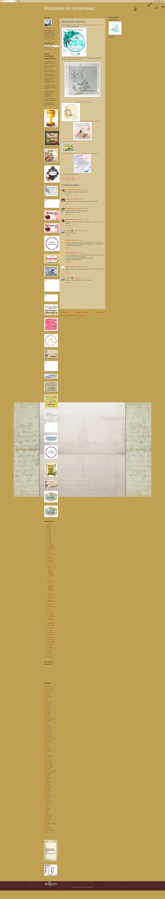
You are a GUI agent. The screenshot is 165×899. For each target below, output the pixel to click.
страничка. (47, 804)
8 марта (46, 692)
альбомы (46, 697)
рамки (45, 784)
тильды (46, 808)
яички (45, 832)
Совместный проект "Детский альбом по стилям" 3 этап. (50, 589)
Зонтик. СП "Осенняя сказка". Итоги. (51, 615)
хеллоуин (46, 819)
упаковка (46, 817)
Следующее (64, 312)
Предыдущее (100, 312)
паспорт (46, 775)
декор (45, 714)
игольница (47, 727)
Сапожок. (49, 552)
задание (46, 725)
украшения (47, 814)
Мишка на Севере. (49, 557)
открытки (74, 179)
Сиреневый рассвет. (50, 597)
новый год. (47, 767)
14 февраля (47, 690)
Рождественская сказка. (51, 567)
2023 (47, 524)
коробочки (47, 740)
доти (45, 723)
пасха (45, 777)
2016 (47, 541)
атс (45, 699)
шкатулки (46, 828)
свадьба (46, 790)
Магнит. (49, 579)
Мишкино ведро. (51, 606)
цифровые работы (49, 823)
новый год (68, 179)
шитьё (45, 825)
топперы (46, 810)
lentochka (68, 230)
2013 (47, 649)
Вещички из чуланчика (69, 7)
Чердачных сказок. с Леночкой (92, 121)
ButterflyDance (69, 189)
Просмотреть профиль (50, 38)
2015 (47, 543)
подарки (46, 782)
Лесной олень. (51, 554)
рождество (47, 786)
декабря (49, 545)
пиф (45, 780)
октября (49, 623)
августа (49, 627)
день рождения (48, 718)
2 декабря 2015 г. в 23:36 (79, 230)
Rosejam (68, 240)
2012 (47, 652)
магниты (46, 751)
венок (45, 705)
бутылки (46, 703)
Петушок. (49, 608)
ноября (49, 547)
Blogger (91, 887)
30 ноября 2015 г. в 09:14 (81, 219)
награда (46, 762)
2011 (47, 654)
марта (49, 639)
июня (48, 632)
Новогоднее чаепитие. (50, 561)
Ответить (68, 194)
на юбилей (47, 760)
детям (45, 721)
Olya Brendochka (70, 219)
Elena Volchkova (70, 208)
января (49, 644)
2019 (47, 533)
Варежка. (49, 604)
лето (45, 747)
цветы (45, 821)
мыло (45, 758)
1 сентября (47, 688)
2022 (47, 526)
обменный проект (48, 771)
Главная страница (82, 312)
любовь (46, 749)
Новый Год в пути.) (50, 619)
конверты (46, 734)
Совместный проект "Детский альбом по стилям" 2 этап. (50, 574)
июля (48, 630)
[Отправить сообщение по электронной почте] (78, 177)
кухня (45, 745)
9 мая (45, 694)
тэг (45, 812)
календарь (47, 732)
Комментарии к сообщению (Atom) (78, 315)
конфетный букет (48, 738)
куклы (45, 742)
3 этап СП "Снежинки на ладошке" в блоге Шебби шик (76, 153)
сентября (49, 625)
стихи (45, 799)
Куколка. (49, 564)
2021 (47, 529)
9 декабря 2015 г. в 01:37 (79, 277)
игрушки (46, 729)
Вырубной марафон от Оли (69, 141)
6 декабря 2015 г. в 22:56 (77, 252)
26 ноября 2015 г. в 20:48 (81, 208)
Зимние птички (51, 549)
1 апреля (46, 686)
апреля (49, 637)
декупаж (46, 716)
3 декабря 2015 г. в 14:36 (77, 240)
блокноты (46, 701)
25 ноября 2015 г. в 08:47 (77, 199)
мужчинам (47, 756)
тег (45, 806)
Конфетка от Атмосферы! (51, 601)
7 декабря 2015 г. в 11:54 (81, 266)
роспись (46, 788)
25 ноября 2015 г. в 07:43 (80, 189)
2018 (47, 536)
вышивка (46, 710)
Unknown (68, 252)
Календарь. (50, 594)
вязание (46, 712)
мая (48, 634)
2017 (47, 538)
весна (45, 708)
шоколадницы (47, 830)
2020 (47, 531)
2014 (47, 647)
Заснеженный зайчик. (50, 582)
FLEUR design (86, 102)
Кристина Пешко (70, 266)
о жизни (46, 769)
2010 (47, 656)
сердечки (46, 795)
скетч (45, 797)
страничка (47, 801)
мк (45, 753)
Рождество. (50, 611)
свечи (45, 793)
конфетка (46, 736)
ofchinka (68, 199)
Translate (50, 49)
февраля (49, 642)
